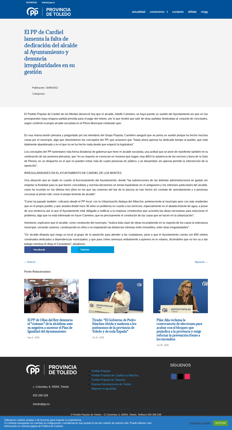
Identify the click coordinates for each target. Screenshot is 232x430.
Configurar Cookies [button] (200, 423)
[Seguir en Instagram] (187, 376)
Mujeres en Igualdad (104, 388)
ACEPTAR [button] (220, 423)
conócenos (157, 12)
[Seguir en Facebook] (173, 376)
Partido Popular (101, 371)
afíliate (192, 12)
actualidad (138, 12)
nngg (204, 12)
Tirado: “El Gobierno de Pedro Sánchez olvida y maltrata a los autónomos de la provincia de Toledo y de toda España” (114, 326)
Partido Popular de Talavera (108, 379)
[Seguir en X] (180, 376)
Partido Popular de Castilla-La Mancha (115, 375)
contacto (178, 12)
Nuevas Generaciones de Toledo (111, 384)
